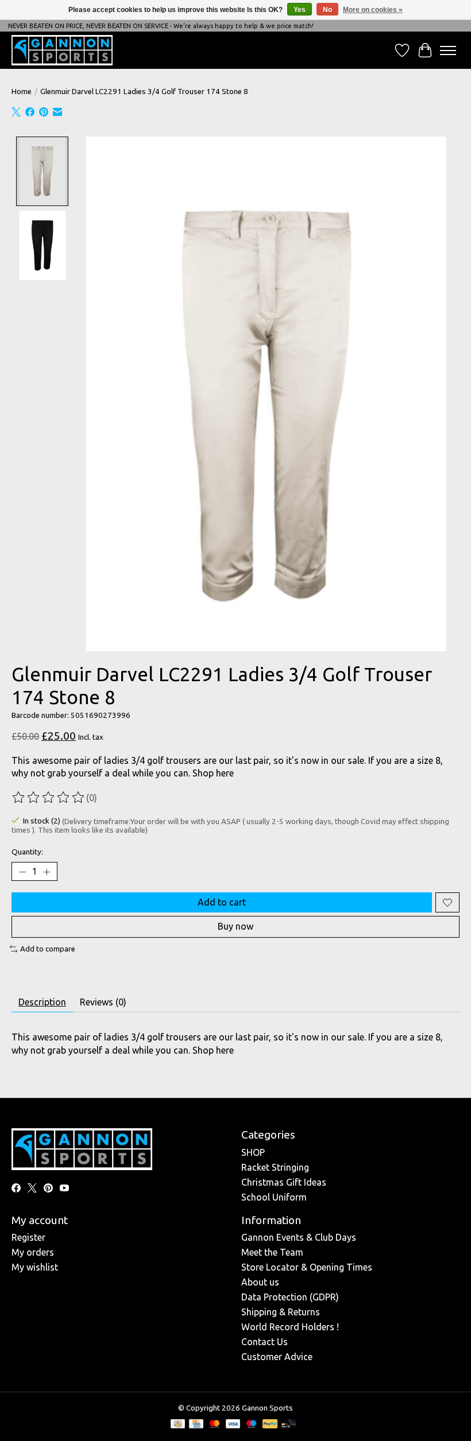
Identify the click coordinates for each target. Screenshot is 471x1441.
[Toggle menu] (448, 50)
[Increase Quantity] (46, 871)
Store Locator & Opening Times (306, 1267)
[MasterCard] (214, 1424)
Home (21, 91)
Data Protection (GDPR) (290, 1297)
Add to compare (47, 949)
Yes (300, 10)
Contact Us (264, 1342)
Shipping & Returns (280, 1312)
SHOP (253, 1152)
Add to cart (222, 902)
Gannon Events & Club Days (298, 1237)
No (327, 10)
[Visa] (233, 1424)
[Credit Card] (196, 1424)
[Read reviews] (48, 798)
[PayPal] (269, 1424)
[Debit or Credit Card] (288, 1424)
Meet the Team (272, 1252)
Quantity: (27, 852)
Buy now (235, 926)
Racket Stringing (275, 1167)
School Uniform (274, 1197)
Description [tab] (42, 1002)
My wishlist (34, 1267)
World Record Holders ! (290, 1327)
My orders (32, 1252)
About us (260, 1282)
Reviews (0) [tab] (103, 1002)
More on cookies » (373, 10)
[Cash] (178, 1424)
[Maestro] (251, 1424)
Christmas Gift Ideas (283, 1182)
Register (28, 1237)
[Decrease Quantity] (22, 871)
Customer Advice (276, 1356)
